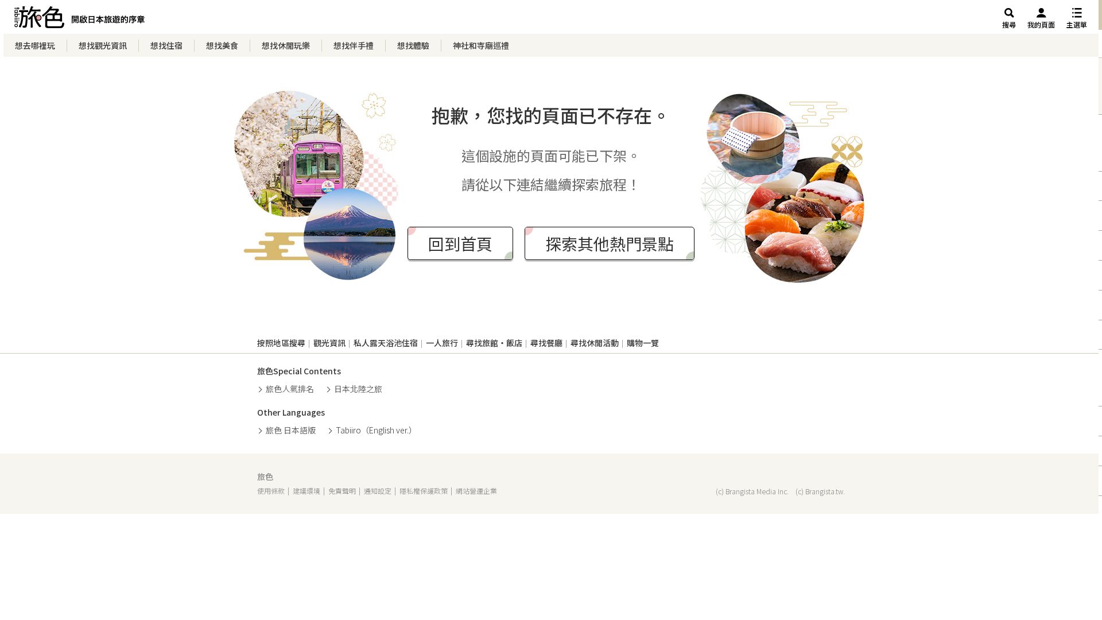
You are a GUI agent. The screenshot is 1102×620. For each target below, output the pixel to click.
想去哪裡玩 (35, 45)
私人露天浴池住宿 (386, 342)
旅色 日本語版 (291, 430)
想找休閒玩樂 (286, 45)
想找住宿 (166, 45)
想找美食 (222, 45)
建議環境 (306, 490)
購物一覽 (643, 342)
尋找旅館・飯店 (494, 342)
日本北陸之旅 (358, 388)
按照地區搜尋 (281, 342)
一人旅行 (442, 342)
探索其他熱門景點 (609, 243)
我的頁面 (1041, 24)
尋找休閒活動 (595, 342)
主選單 (1076, 24)
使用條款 (271, 490)
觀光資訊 (329, 342)
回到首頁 (460, 243)
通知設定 (377, 490)
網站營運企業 (476, 490)
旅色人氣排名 (290, 388)
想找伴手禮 (353, 45)
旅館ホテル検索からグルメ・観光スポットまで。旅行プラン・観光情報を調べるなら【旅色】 (79, 20)
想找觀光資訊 (103, 45)
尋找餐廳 (546, 342)
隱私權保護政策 (423, 490)
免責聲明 (342, 490)
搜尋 (1009, 24)
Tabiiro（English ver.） (376, 430)
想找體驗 (413, 45)
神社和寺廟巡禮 (481, 45)
